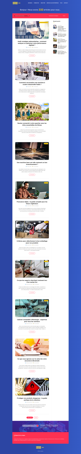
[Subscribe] (37, 426)
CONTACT (66, 2)
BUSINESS (30, 2)
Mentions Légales (40, 451)
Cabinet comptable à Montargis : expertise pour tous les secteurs (32, 320)
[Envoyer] (28, 15)
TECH (61, 2)
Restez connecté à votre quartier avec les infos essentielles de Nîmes (32, 124)
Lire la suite (32, 55)
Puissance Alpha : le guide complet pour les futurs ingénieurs (32, 203)
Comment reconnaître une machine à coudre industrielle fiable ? (32, 83)
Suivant (36, 417)
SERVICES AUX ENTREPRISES (53, 2)
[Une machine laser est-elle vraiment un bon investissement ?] (55, 46)
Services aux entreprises (43, 22)
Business (46, 63)
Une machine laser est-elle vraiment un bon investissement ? (32, 163)
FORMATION (36, 2)
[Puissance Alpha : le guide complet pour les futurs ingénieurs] (55, 52)
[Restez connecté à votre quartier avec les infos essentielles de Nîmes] (55, 40)
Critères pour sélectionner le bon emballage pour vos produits (32, 242)
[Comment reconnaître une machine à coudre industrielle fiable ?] (55, 34)
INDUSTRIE (43, 2)
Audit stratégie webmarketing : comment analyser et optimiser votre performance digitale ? (32, 43)
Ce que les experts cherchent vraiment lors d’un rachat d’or (32, 281)
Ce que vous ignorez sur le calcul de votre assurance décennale (32, 360)
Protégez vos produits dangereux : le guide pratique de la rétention (32, 399)
